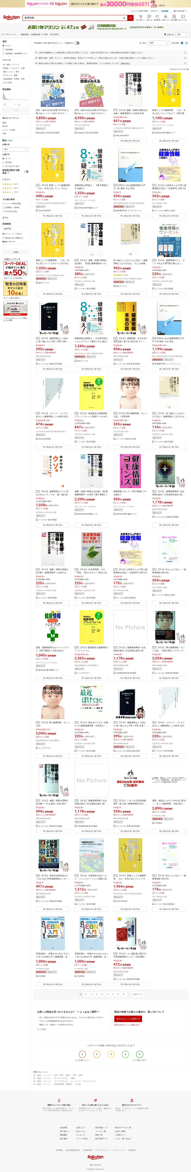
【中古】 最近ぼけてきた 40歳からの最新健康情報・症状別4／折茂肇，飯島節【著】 (91, 725)
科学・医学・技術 (62, 1075)
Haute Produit (121, 901)
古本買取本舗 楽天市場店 (87, 826)
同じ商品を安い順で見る (130, 141)
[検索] (131, 18)
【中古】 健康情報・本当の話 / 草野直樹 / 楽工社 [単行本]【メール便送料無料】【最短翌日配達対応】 (130, 341)
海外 (11, 140)
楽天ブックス (43, 283)
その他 (78, 1084)
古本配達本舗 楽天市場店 (126, 673)
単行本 (5, 126)
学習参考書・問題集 (63, 1084)
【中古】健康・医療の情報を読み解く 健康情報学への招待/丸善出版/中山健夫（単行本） (130, 113)
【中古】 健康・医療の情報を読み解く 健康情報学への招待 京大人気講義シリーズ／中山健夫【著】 (52, 572)
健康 (73, 1078)
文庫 (4, 133)
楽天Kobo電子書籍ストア (165, 133)
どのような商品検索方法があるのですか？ (56, 1021)
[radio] (3, 46)
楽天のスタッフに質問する (128, 1019)
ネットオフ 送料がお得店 (165, 211)
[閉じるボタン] (185, 52)
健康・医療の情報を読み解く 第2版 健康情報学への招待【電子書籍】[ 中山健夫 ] (91, 494)
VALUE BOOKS (122, 136)
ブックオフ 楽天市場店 (86, 289)
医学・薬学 (78, 1075)
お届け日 (6, 154)
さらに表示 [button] (7, 82)
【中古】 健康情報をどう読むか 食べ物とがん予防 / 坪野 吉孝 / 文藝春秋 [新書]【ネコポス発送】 (130, 725)
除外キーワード (8, 242)
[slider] (2, 100)
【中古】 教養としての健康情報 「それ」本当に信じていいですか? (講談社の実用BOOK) (129, 878)
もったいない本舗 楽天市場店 (50, 364)
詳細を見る (125, 63)
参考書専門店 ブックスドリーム (129, 211)
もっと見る (41, 1029)
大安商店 (158, 823)
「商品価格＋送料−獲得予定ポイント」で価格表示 (53, 43)
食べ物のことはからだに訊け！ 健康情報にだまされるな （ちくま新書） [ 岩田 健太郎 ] (130, 263)
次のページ (137, 994)
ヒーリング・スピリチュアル (83, 1081)
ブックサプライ (83, 673)
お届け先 (6, 144)
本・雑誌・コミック (42, 1075)
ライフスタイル (61, 1078)
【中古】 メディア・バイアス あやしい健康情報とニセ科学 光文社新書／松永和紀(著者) (169, 725)
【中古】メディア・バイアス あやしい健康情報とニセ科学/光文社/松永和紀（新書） (52, 416)
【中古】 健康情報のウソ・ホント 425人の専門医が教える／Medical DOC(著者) (168, 263)
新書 (4, 123)
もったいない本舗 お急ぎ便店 (128, 751)
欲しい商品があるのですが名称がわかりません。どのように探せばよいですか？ (71, 1017)
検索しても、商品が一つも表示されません (56, 1025)
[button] (180, 11)
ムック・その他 (8, 130)
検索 (16, 110)
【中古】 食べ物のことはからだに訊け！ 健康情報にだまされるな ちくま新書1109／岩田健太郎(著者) (169, 416)
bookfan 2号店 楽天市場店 (49, 133)
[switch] (26, 171)
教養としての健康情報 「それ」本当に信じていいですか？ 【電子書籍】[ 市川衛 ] (169, 113)
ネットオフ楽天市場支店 (126, 598)
